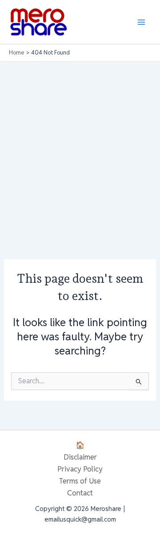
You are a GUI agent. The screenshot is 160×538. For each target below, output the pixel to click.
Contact (80, 493)
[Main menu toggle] (141, 22)
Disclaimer (80, 457)
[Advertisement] (80, 146)
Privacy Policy (80, 469)
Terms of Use (80, 481)
